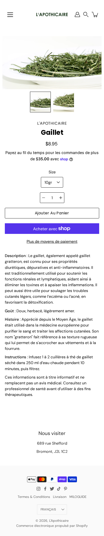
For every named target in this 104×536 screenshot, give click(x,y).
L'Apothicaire (59, 520)
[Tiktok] (59, 489)
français (48, 509)
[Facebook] (45, 489)
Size (52, 172)
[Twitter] (52, 489)
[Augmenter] (60, 197)
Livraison (60, 497)
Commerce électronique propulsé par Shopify (52, 525)
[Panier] (95, 14)
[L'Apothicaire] (52, 14)
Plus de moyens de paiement (52, 241)
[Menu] (10, 15)
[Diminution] (43, 197)
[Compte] (77, 14)
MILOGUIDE (78, 497)
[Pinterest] (65, 489)
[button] (86, 14)
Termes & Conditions (34, 497)
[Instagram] (38, 489)
